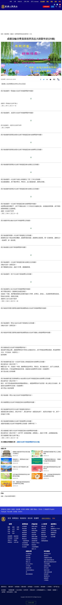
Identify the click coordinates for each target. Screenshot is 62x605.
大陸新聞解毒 (35, 546)
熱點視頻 (16, 536)
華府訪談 (24, 538)
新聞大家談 (34, 526)
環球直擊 (24, 528)
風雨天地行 (47, 570)
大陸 (9, 533)
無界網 (3, 592)
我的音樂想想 (29, 574)
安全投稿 (36, 586)
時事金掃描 (34, 530)
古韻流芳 (43, 530)
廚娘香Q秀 (28, 568)
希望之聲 (32, 590)
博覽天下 (10, 540)
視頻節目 (23, 518)
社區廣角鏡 (25, 542)
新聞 (10, 524)
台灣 (13, 529)
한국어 (20, 511)
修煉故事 (46, 578)
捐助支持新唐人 (46, 518)
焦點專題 (6, 34)
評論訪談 (34, 524)
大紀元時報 (19, 590)
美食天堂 (28, 559)
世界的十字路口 (36, 542)
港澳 (13, 527)
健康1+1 (53, 526)
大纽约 (9, 509)
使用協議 (30, 586)
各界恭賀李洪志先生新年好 (21, 34)
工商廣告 (46, 580)
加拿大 (13, 509)
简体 (28, 1)
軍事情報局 (34, 538)
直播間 (36, 518)
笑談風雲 (43, 528)
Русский (9, 511)
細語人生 (34, 548)
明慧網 (49, 590)
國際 (9, 527)
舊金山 (35, 509)
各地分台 (20, 1)
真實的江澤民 (47, 566)
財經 (13, 531)
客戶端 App (56, 586)
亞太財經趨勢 (25, 544)
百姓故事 (46, 574)
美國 (9, 529)
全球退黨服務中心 (41, 590)
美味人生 (28, 561)
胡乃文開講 (53, 530)
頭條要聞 (10, 536)
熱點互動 (34, 528)
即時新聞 (10, 538)
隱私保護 (23, 586)
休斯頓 (27, 509)
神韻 (11, 1)
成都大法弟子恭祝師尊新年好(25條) (28, 442)
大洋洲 (23, 509)
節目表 (30, 518)
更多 (16, 592)
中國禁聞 (24, 530)
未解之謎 (43, 526)
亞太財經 (24, 546)
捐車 (56, 1)
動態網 (54, 590)
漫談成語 (43, 534)
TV (52, 6)
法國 (31, 509)
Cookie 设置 (31, 602)
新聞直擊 (24, 534)
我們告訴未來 (47, 553)
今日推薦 (16, 538)
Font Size (54, 79)
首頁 (2, 34)
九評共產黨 (47, 564)
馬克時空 (34, 544)
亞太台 (40, 509)
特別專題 (47, 551)
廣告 (48, 1)
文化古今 (43, 538)
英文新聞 (42, 1)
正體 (25, 1)
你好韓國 (28, 557)
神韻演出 (10, 542)
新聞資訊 (15, 518)
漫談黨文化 (47, 576)
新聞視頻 (25, 524)
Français (3, 511)
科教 (13, 533)
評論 (9, 531)
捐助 (52, 1)
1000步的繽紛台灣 (30, 571)
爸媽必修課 (44, 536)
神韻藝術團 (11, 590)
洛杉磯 (18, 509)
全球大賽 (16, 542)
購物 (60, 1)
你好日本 (28, 555)
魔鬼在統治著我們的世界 (50, 561)
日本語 (15, 511)
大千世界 (28, 566)
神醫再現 (53, 534)
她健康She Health (55, 528)
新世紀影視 (10, 592)
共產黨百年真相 (48, 557)
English (52, 509)
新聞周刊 (24, 536)
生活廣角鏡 (28, 553)
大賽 (15, 1)
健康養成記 (53, 532)
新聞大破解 (34, 536)
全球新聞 (24, 526)
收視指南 (17, 586)
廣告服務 (43, 586)
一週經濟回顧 (25, 540)
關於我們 (10, 586)
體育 (18, 529)
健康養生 (54, 524)
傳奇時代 (46, 555)
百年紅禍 (46, 568)
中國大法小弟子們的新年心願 (20, 467)
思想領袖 (34, 534)
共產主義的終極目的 (49, 559)
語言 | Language (35, 1)
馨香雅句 (43, 532)
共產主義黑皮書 (48, 572)
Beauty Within (29, 564)
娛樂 (18, 527)
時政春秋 (34, 532)
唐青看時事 (34, 540)
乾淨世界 (26, 590)
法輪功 (12, 34)
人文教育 (44, 524)
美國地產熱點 (44, 540)
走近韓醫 (53, 536)
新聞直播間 (46, 6)
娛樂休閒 (29, 551)
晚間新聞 (24, 532)
